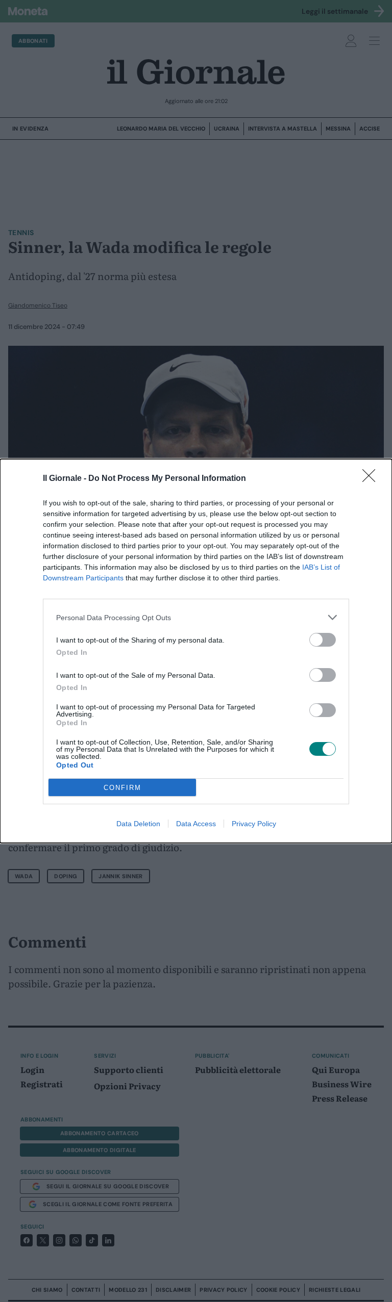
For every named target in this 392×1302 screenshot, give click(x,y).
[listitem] (196, 617)
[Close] (372, 479)
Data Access (196, 824)
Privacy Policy (254, 824)
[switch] (322, 640)
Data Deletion (138, 824)
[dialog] (196, 651)
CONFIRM (122, 788)
